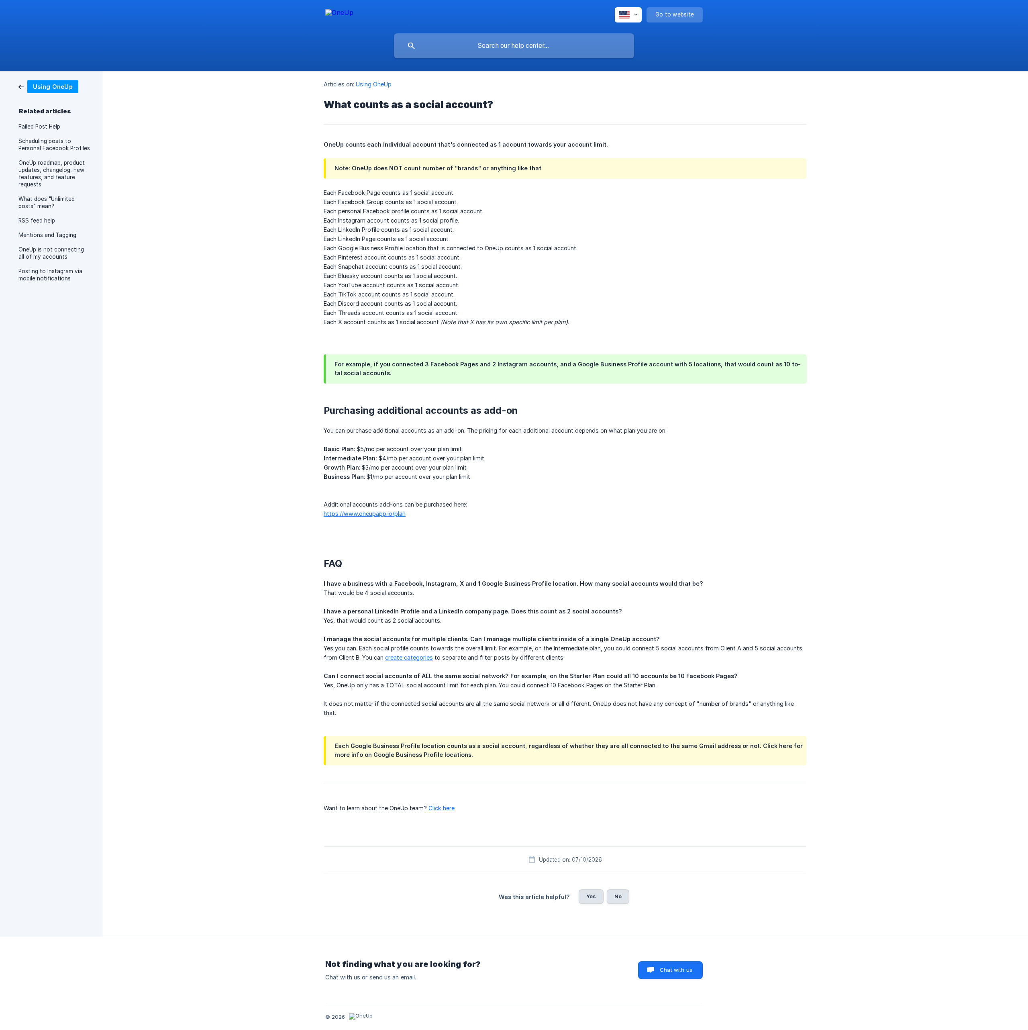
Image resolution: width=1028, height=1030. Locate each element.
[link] (48, 86)
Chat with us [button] (676, 970)
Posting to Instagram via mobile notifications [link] (50, 275)
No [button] (618, 896)
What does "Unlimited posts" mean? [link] (46, 202)
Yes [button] (591, 896)
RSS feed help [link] (36, 220)
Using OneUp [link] (374, 84)
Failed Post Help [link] (39, 126)
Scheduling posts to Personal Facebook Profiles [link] (54, 144)
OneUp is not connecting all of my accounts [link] (51, 253)
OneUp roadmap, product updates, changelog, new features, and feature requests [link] (51, 173)
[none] (339, 13)
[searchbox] (514, 45)
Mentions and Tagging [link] (47, 235)
